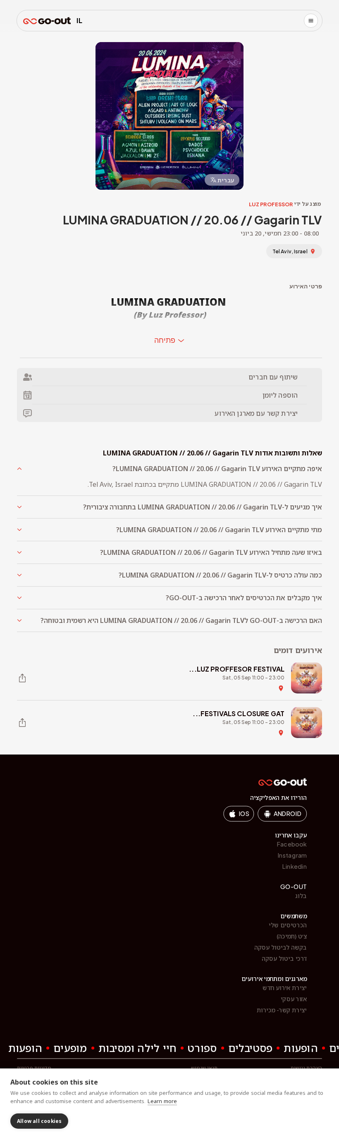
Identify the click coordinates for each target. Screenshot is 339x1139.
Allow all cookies (39, 1121)
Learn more (162, 1101)
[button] (169, 468)
